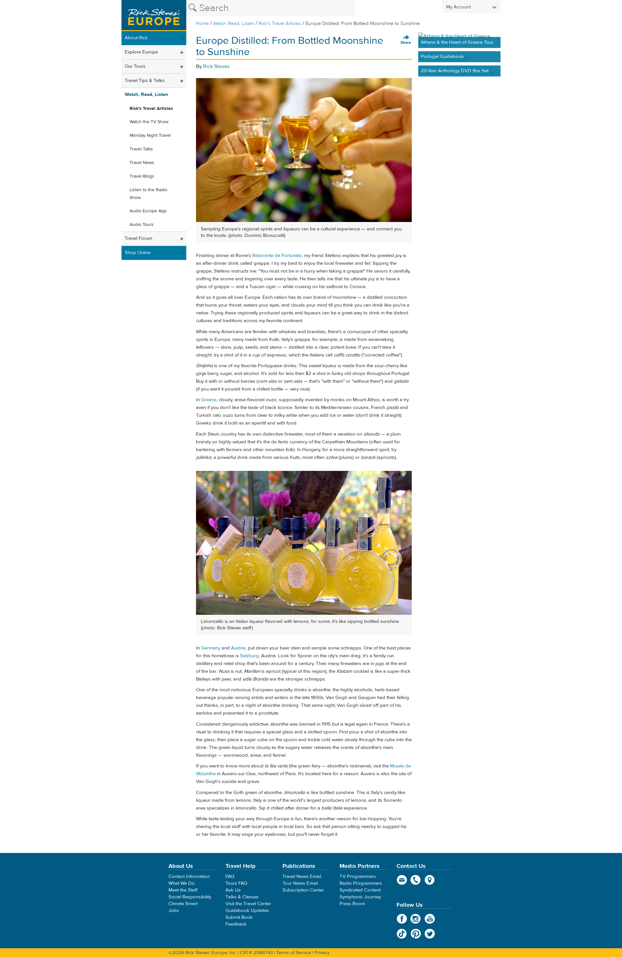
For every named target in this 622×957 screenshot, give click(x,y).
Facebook (402, 919)
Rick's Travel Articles (280, 23)
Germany (210, 648)
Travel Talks (141, 149)
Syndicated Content (360, 890)
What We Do (181, 883)
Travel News (142, 163)
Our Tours (135, 66)
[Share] (406, 40)
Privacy (322, 953)
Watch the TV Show (149, 122)
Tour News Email (300, 883)
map (429, 880)
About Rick (136, 38)
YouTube (429, 919)
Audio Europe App (148, 211)
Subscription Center (303, 890)
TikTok (402, 933)
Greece (208, 400)
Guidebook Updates (247, 910)
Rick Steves (216, 66)
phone (415, 880)
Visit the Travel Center (248, 904)
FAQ (229, 876)
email (402, 880)
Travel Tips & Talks (145, 80)
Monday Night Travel (150, 135)
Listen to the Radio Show (148, 194)
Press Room (352, 904)
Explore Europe (141, 52)
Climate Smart (183, 904)
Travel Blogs (142, 176)
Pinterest (415, 933)
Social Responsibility (189, 897)
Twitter (429, 933)
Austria (238, 648)
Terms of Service (293, 953)
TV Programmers (358, 876)
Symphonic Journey (360, 897)
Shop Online (138, 253)
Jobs (173, 910)
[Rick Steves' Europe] (153, 15)
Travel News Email (301, 876)
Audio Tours (142, 225)
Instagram (415, 919)
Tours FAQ (236, 883)
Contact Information (189, 876)
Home (202, 23)
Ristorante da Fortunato (277, 255)
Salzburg (249, 656)
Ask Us (233, 890)
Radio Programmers (361, 883)
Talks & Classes (242, 897)
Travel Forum (138, 238)
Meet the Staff (183, 890)
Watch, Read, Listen (233, 23)
